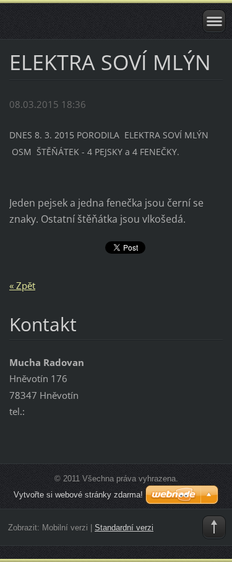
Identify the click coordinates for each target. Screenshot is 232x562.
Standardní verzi (124, 527)
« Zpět (22, 285)
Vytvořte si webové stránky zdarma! (78, 494)
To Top (214, 527)
